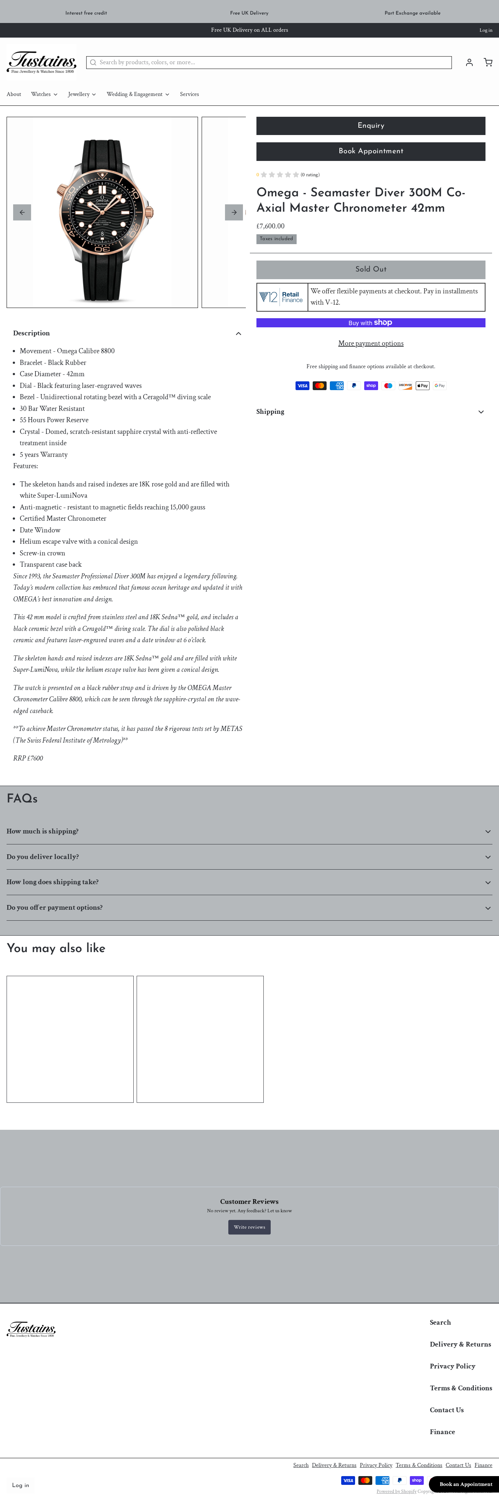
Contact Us (447, 1410)
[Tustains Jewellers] (41, 62)
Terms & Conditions (461, 1388)
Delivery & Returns (460, 1344)
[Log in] (466, 62)
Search (440, 1322)
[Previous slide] (22, 212)
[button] (370, 270)
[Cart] (484, 62)
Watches (41, 94)
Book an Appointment (466, 1484)
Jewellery (78, 94)
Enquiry (371, 126)
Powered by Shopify (396, 1491)
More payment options (371, 343)
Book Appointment (371, 151)
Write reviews (250, 1227)
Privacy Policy (453, 1366)
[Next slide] (234, 212)
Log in (486, 30)
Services (189, 94)
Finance (442, 1432)
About (14, 94)
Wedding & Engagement (135, 94)
